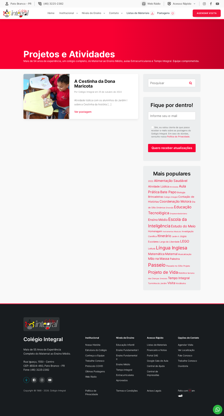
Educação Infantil (125, 344)
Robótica (182, 273)
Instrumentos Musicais (172, 232)
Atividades (173, 187)
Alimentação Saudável (170, 181)
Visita (171, 283)
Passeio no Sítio (174, 266)
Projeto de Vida (163, 272)
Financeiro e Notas (157, 350)
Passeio (157, 265)
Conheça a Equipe (94, 355)
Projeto (186, 266)
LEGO (184, 241)
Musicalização (184, 254)
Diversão (169, 208)
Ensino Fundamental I (127, 350)
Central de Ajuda (155, 366)
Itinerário (164, 236)
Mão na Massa (158, 259)
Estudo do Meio (183, 226)
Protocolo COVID (94, 366)
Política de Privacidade (178, 136)
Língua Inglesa (171, 248)
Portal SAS (152, 355)
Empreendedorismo (178, 213)
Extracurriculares (125, 375)
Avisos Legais (154, 390)
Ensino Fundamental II (126, 357)
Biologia (181, 192)
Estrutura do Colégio (96, 350)
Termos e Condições (127, 390)
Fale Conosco (185, 355)
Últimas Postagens (95, 371)
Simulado (163, 278)
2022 (150, 181)
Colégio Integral (171, 197)
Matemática (156, 254)
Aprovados (122, 380)
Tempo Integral (179, 278)
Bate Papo (168, 192)
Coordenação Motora (175, 201)
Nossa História (93, 344)
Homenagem (155, 231)
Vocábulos (181, 283)
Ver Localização (186, 350)
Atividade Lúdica (158, 186)
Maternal (171, 254)
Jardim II (175, 236)
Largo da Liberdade (169, 241)
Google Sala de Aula (157, 360)
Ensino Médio (158, 220)
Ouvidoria (183, 366)
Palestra (175, 258)
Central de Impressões (153, 373)
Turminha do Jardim (157, 283)
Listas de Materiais (157, 344)
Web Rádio (91, 376)
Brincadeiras (155, 196)
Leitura (151, 248)
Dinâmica (160, 207)
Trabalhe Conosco (94, 360)
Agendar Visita (207, 13)
